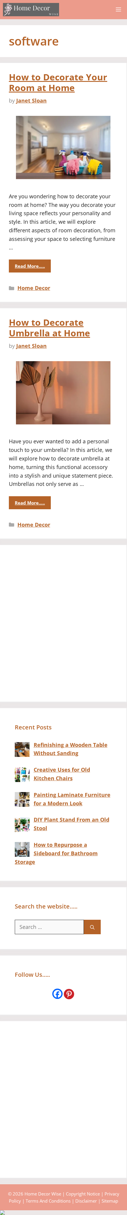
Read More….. (30, 266)
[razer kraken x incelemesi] (63, 1212)
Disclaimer (86, 1201)
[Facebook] (57, 994)
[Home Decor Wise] (31, 9)
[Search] (92, 927)
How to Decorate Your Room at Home (58, 82)
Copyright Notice (83, 1194)
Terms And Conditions (48, 1201)
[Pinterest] (69, 994)
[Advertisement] (63, 623)
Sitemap (110, 1201)
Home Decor (33, 287)
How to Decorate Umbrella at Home (49, 327)
